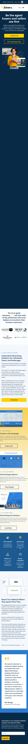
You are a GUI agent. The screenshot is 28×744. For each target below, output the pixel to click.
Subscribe (6, 738)
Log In (20, 7)
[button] (23, 8)
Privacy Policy (20, 728)
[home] (7, 7)
